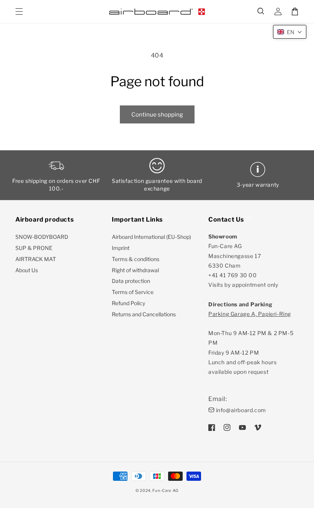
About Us (26, 270)
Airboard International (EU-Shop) (151, 236)
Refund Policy (128, 303)
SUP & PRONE (33, 248)
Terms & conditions (135, 259)
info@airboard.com (241, 410)
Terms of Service (133, 292)
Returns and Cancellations (144, 314)
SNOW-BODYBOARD (41, 236)
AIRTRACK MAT (35, 259)
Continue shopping (157, 114)
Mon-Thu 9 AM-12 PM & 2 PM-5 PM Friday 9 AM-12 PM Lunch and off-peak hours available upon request (250, 343)
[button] (261, 11)
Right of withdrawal (135, 270)
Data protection (131, 281)
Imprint (120, 248)
